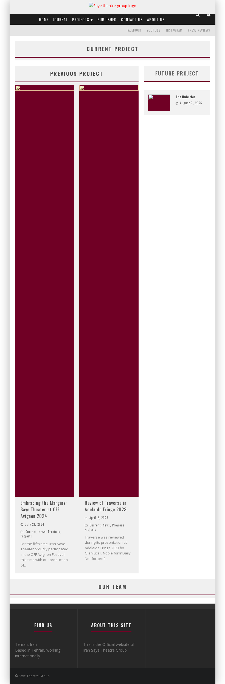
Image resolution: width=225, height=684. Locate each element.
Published (107, 19)
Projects (80, 19)
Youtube (154, 30)
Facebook (134, 30)
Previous (54, 531)
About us (156, 19)
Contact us (132, 19)
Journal (60, 19)
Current (31, 531)
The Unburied (186, 96)
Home (44, 19)
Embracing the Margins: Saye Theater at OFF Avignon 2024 (44, 509)
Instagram (174, 30)
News (42, 531)
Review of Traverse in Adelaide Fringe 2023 (105, 506)
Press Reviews (199, 30)
